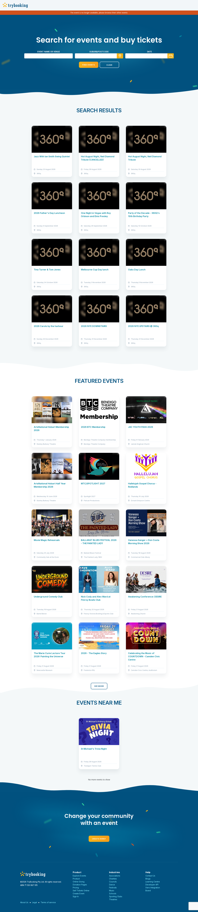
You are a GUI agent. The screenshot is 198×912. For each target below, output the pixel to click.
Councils (113, 881)
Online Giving (78, 881)
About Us (24, 902)
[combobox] (99, 55)
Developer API (151, 884)
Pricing (76, 887)
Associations (114, 876)
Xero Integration (152, 887)
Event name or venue (48, 51)
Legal (34, 902)
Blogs (147, 879)
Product (76, 879)
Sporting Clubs (115, 896)
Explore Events (79, 876)
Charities (113, 879)
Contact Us (150, 876)
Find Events (88, 65)
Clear (109, 65)
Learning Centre (152, 881)
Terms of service (48, 902)
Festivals (113, 887)
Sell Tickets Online (81, 890)
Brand (148, 890)
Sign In (76, 896)
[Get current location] (120, 55)
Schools (112, 893)
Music (111, 890)
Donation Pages (80, 884)
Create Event (99, 839)
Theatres (113, 899)
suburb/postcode (99, 51)
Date (149, 51)
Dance (112, 884)
